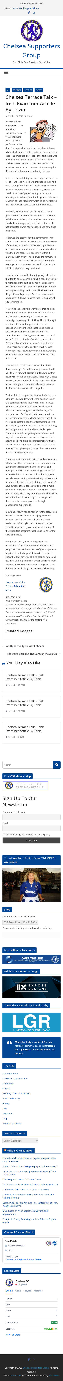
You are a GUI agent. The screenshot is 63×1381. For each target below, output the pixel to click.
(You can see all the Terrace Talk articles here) (16, 586)
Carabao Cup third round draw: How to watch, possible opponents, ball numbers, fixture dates (34, 9)
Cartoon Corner (10, 1073)
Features (17, 90)
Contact (6, 1088)
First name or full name (14, 812)
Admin (29, 116)
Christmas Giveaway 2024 (15, 1078)
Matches (28, 90)
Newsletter (7, 1113)
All (8, 90)
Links (4, 1108)
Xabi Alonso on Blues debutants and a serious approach (30, 1184)
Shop (4, 1118)
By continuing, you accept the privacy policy (28, 834)
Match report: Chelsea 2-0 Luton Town (21, 1179)
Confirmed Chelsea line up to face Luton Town (25, 1189)
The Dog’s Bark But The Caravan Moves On (32, 654)
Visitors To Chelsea (11, 1123)
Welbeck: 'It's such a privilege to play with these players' (29, 1166)
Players (39, 90)
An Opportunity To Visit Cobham (25, 646)
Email (5, 823)
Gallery (5, 1103)
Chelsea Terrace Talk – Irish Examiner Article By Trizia (25, 677)
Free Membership (11, 1098)
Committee (8, 1083)
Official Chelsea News (20, 1150)
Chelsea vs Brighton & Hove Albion (23, 1259)
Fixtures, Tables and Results (16, 1093)
